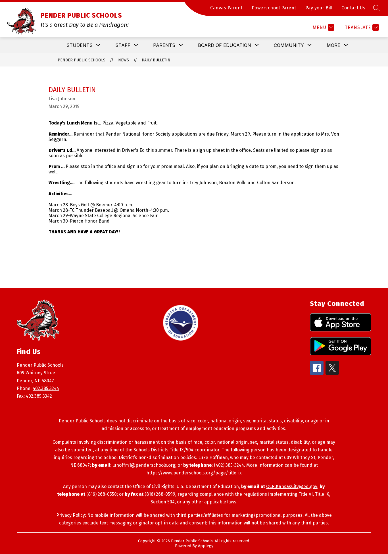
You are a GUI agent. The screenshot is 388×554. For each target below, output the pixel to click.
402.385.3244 (46, 388)
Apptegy (205, 545)
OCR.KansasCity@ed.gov (291, 486)
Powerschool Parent (274, 8)
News (123, 60)
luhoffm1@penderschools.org (143, 465)
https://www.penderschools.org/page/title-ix (194, 473)
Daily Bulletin (156, 60)
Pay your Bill (319, 8)
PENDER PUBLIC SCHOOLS (81, 60)
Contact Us (353, 8)
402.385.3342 (39, 396)
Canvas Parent (226, 8)
